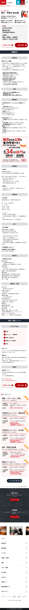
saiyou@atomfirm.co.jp (11, 380)
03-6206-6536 (8, 379)
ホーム (2, 486)
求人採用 (6, 486)
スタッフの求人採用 (13, 486)
